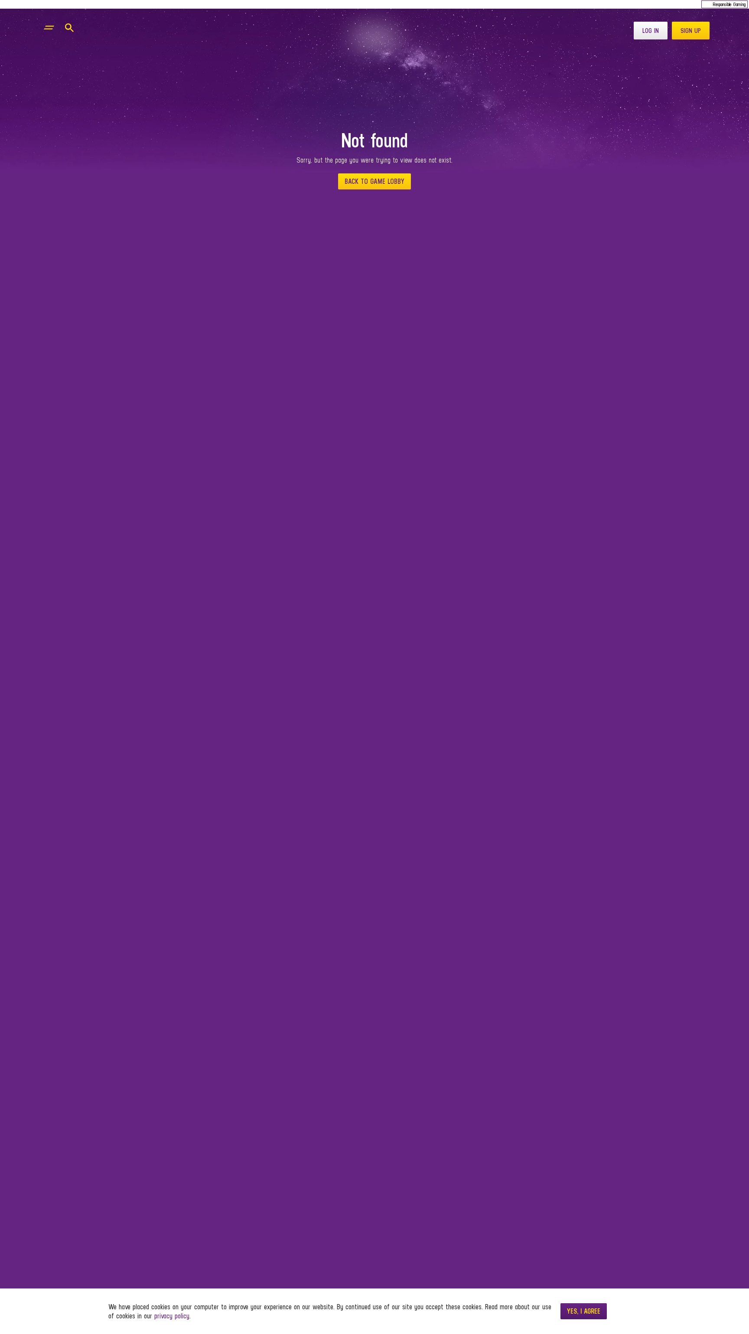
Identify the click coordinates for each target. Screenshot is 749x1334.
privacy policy (171, 1315)
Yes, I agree (583, 1311)
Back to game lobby (374, 181)
